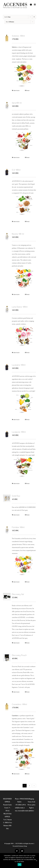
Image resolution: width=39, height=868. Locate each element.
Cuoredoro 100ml (19, 704)
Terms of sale (31, 802)
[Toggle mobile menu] (35, 4)
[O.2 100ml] (7, 172)
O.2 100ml (16, 170)
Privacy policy (31, 805)
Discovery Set (18, 594)
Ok (19, 864)
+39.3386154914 (20, 805)
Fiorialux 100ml (18, 527)
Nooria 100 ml (18, 234)
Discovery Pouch (19, 655)
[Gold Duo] (7, 498)
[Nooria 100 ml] (7, 236)
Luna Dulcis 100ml (20, 307)
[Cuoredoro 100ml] (7, 707)
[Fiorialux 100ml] (7, 529)
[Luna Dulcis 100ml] (7, 309)
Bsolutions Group (22, 846)
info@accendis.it (20, 808)
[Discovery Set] (7, 596)
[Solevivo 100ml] (7, 38)
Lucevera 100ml (19, 365)
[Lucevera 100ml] (7, 367)
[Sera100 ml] (7, 105)
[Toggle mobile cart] (31, 4)
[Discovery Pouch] (7, 657)
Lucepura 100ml (19, 432)
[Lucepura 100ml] (7, 434)
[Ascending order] (34, 17)
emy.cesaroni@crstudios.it (22, 811)
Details (28, 90)
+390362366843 (24, 799)
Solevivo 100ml (18, 36)
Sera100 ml (17, 103)
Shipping (31, 799)
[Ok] (37, 861)
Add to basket (16, 90)
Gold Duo (16, 496)
